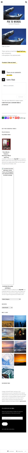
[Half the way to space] (20, 360)
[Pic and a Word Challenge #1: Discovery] (8, 321)
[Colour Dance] (8, 347)
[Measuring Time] (20, 321)
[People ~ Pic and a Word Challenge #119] (20, 334)
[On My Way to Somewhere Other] (8, 372)
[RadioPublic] (18, 118)
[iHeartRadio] (13, 118)
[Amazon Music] (5, 118)
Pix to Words (14, 21)
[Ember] (20, 347)
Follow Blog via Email (8, 408)
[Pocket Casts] (16, 118)
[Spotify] (3, 118)
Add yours (9, 75)
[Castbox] (11, 118)
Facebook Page (6, 383)
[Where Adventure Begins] (8, 334)
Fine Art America (6, 132)
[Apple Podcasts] (8, 118)
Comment (20, 96)
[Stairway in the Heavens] (8, 360)
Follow (4, 424)
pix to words (23, 401)
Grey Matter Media (6, 134)
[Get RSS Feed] (23, 118)
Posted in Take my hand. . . (9, 62)
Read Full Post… (21, 51)
